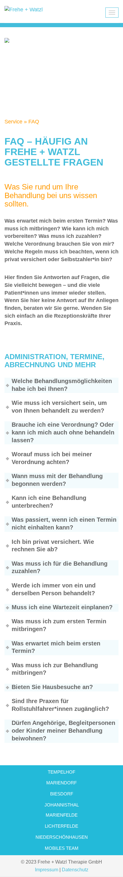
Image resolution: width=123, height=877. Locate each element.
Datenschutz (75, 869)
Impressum (46, 869)
